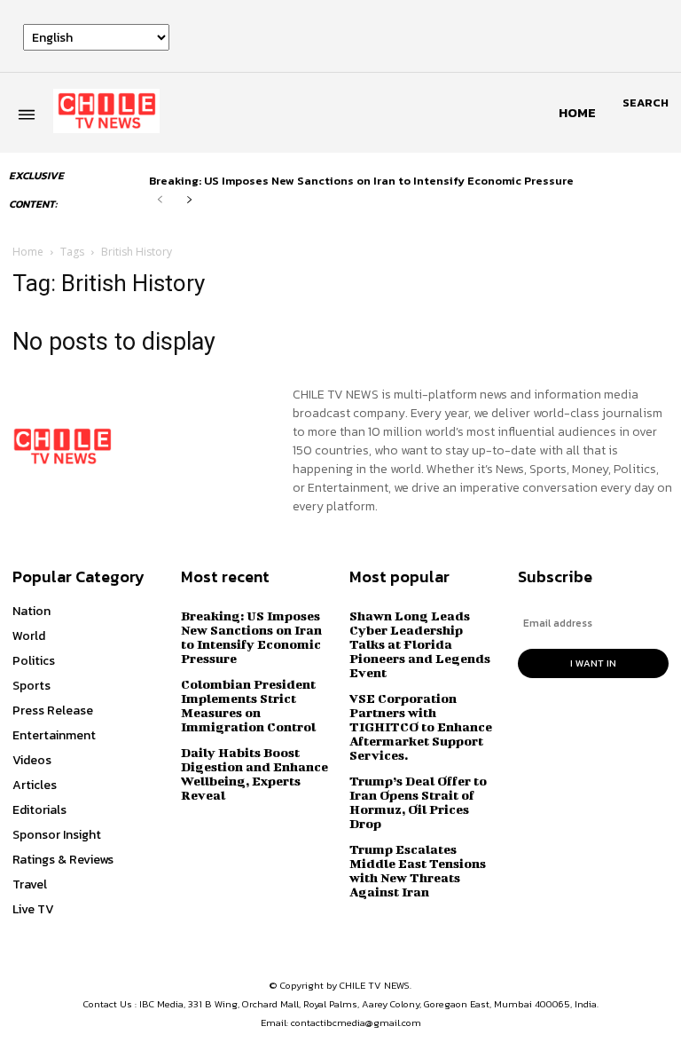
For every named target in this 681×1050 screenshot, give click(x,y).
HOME (577, 112)
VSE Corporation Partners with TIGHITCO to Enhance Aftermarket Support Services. (420, 726)
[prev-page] (160, 200)
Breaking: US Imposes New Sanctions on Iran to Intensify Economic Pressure (361, 180)
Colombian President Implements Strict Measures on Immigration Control (248, 705)
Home (27, 251)
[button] (645, 103)
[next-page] (188, 200)
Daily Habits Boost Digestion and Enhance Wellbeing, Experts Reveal (254, 773)
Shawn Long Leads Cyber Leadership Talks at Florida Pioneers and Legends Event (419, 644)
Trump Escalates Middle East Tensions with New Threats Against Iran (417, 870)
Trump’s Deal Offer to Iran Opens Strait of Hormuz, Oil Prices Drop (418, 802)
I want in (593, 663)
